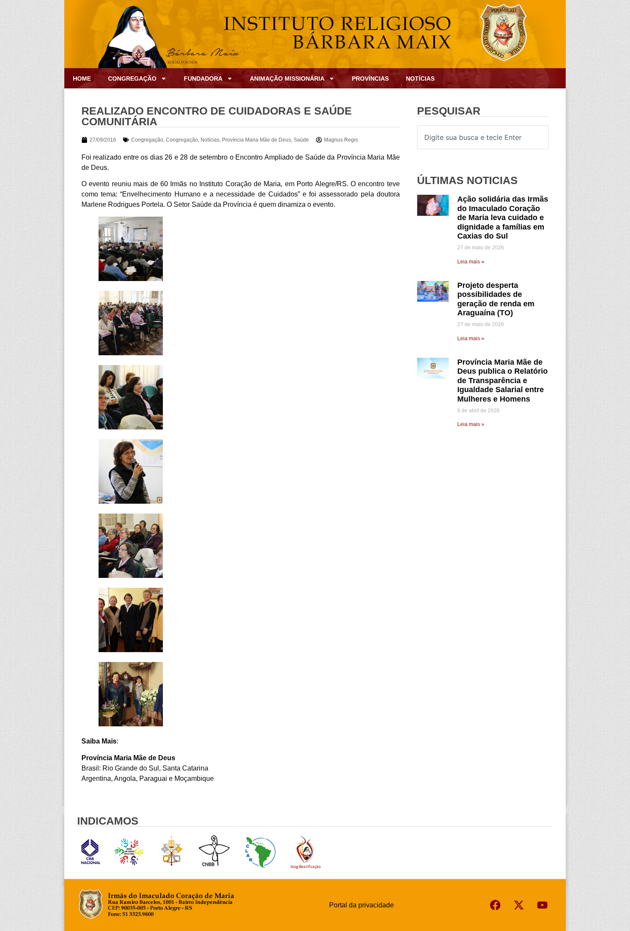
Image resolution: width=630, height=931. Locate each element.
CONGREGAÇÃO (132, 78)
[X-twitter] (518, 905)
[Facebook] (495, 905)
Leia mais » (470, 262)
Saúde (301, 140)
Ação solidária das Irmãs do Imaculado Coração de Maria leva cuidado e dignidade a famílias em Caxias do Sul (502, 217)
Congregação (147, 140)
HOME (82, 78)
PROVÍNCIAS (370, 78)
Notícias (420, 78)
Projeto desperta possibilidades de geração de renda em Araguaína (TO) (495, 299)
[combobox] (483, 137)
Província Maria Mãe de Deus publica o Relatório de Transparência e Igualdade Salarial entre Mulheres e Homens (502, 380)
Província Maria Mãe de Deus (256, 140)
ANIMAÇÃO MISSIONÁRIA (287, 78)
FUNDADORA (203, 78)
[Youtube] (542, 905)
